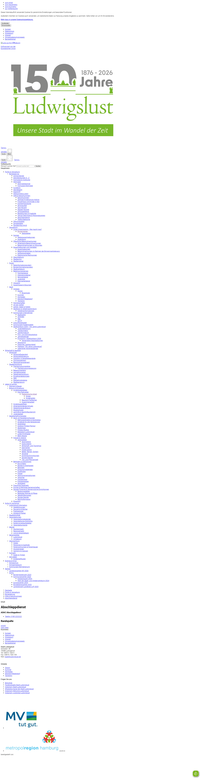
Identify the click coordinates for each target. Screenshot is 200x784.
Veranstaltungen (15, 517)
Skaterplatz (22, 428)
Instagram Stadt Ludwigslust (15, 687)
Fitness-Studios (23, 430)
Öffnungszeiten (18, 221)
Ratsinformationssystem (22, 265)
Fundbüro (16, 188)
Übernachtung (14, 541)
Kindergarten (30, 398)
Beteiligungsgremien (20, 271)
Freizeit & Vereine (19, 438)
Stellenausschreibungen (26, 237)
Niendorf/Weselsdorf (25, 299)
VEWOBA (21, 317)
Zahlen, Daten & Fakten (21, 307)
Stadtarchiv (17, 259)
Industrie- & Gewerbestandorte (24, 358)
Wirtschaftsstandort (20, 354)
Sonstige (25, 454)
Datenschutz (9, 31)
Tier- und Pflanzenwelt (30, 460)
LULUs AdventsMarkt (21, 533)
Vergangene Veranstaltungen (32, 341)
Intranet (8, 35)
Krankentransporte (24, 204)
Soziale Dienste (27, 458)
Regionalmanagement (21, 362)
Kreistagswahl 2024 (25, 579)
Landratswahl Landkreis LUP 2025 (25, 587)
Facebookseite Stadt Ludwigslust (17, 685)
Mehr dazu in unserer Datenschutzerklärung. (17, 20)
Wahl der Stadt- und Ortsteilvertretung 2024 (33, 581)
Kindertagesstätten (20, 390)
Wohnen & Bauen (15, 386)
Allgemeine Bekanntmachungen (29, 243)
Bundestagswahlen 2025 (22, 585)
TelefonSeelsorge (24, 219)
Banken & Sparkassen (25, 466)
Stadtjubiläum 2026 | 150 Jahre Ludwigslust (29, 327)
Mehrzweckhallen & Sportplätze (29, 420)
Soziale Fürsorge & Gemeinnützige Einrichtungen (31, 489)
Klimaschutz (13, 563)
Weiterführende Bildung (21, 408)
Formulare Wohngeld (25, 186)
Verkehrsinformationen (26, 311)
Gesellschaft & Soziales (17, 416)
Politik (11, 263)
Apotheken (21, 483)
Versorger (21, 477)
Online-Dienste (18, 176)
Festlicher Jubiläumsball (27, 345)
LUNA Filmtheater (24, 434)
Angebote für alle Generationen (29, 422)
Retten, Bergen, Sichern (30, 452)
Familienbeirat (23, 273)
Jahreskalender (23, 337)
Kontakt (8, 29)
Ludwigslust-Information (18, 505)
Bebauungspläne (19, 370)
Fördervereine (27, 450)
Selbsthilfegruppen (24, 495)
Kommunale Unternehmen (23, 313)
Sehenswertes (14, 535)
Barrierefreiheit (10, 39)
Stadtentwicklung (15, 364)
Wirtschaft (13, 352)
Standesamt (17, 190)
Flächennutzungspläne (21, 366)
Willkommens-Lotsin (20, 194)
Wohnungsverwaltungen (26, 475)
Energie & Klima (11, 561)
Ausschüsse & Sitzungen (22, 285)
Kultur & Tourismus (12, 503)
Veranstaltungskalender (22, 519)
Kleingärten (26, 448)
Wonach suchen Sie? (8, 166)
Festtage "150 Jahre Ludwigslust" (30, 347)
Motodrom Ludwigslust (26, 432)
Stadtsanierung (18, 382)
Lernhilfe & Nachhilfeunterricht (24, 412)
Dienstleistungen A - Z (21, 178)
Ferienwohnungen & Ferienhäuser (25, 547)
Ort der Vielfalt (18, 305)
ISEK (15, 378)
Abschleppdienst (24, 218)
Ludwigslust (17, 537)
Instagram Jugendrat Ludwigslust (17, 693)
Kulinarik (12, 553)
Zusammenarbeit (28, 402)
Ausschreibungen (24, 249)
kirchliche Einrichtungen (30, 456)
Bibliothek (8, 683)
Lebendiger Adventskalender (28, 348)
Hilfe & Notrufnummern (21, 196)
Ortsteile (16, 289)
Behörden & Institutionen (22, 462)
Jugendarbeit (18, 414)
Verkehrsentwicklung (21, 374)
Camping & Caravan (20, 551)
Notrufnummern (23, 198)
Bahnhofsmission (24, 499)
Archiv (11, 573)
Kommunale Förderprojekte (23, 325)
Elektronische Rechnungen (27, 255)
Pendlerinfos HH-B (20, 225)
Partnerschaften (19, 303)
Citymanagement (19, 360)
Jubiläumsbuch (23, 333)
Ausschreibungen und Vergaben (25, 247)
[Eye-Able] (10, 151)
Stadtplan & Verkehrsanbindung (25, 309)
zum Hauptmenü (11, 5)
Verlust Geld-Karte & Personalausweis (31, 216)
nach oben (5, 628)
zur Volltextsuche (11, 9)
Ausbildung (22, 239)
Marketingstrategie (20, 380)
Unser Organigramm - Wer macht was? (27, 229)
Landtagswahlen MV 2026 (18, 571)
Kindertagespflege (20, 404)
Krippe (28, 396)
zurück (3, 626)
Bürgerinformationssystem (23, 267)
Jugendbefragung (24, 329)
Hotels (15, 543)
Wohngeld (17, 182)
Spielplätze (22, 424)
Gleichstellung (18, 257)
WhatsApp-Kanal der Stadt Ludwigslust (19, 689)
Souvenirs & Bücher (20, 509)
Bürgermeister (23, 231)
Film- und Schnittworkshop (27, 335)
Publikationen (18, 511)
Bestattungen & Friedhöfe (27, 214)
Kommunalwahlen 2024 (22, 577)
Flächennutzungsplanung (27, 368)
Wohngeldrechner (24, 184)
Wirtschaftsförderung (21, 356)
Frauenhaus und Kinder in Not (28, 202)
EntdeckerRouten (19, 559)
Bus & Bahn (22, 464)
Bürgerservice (14, 174)
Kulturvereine (26, 444)
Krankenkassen (23, 481)
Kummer (21, 295)
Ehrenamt (16, 501)
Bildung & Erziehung (16, 388)
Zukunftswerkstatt (20, 323)
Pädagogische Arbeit (29, 394)
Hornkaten (21, 297)
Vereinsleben (22, 440)
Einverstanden (6, 25)
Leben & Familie (11, 384)
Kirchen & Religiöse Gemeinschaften (26, 487)
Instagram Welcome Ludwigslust (17, 691)
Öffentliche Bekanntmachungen (24, 241)
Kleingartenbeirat (24, 281)
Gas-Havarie (22, 208)
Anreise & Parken (19, 513)
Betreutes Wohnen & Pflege (27, 493)
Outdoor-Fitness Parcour (26, 426)
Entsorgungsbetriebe (25, 470)
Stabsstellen (26, 233)
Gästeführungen (19, 507)
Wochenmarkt (18, 529)
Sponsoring (22, 343)
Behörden (21, 468)
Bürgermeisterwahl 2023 (22, 575)
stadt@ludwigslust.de (13, 657)
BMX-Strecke (22, 436)
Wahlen (8, 569)
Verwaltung (13, 227)
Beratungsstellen (24, 491)
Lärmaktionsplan (19, 372)
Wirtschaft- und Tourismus (31, 446)
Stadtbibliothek (14, 515)
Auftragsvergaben (24, 253)
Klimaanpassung (15, 565)
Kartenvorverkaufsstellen (22, 523)
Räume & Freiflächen (29, 400)
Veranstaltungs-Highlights (22, 521)
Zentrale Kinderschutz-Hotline (28, 200)
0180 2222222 (13, 617)
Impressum (9, 33)
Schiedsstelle (18, 223)
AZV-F (20, 321)
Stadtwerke (22, 315)
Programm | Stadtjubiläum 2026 (29, 339)
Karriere (16, 235)
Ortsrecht (16, 283)
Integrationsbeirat (24, 275)
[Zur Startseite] (63, 146)
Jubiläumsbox (23, 331)
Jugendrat (21, 279)
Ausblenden (5, 23)
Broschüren (26, 293)
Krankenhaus (22, 479)
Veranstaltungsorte (20, 525)
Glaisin (20, 291)
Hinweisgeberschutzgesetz (15, 37)
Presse (20, 474)
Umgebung (17, 539)
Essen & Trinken (19, 555)
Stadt (11, 287)
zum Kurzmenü (10, 7)
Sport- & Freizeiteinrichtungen (24, 418)
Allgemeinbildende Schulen (23, 406)
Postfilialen (22, 472)
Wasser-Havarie (23, 210)
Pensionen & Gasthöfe (21, 545)
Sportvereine (26, 442)
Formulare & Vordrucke (21, 180)
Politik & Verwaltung (12, 172)
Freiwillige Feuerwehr (21, 485)
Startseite (8, 590)
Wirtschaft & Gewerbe (13, 350)
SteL (19, 319)
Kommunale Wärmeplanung (19, 567)
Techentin (21, 301)
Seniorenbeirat (23, 277)
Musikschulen (18, 410)
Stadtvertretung (19, 269)
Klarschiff (16, 192)
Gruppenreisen (18, 549)
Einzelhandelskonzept (21, 376)
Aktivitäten (13, 557)
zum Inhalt (9, 3)
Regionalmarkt (18, 531)
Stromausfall (22, 206)
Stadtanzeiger (18, 261)
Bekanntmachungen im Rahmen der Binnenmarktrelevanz (39, 251)
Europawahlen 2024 (20, 583)
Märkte (11, 527)
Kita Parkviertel (23, 392)
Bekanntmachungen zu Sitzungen (30, 245)
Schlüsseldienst (23, 212)
